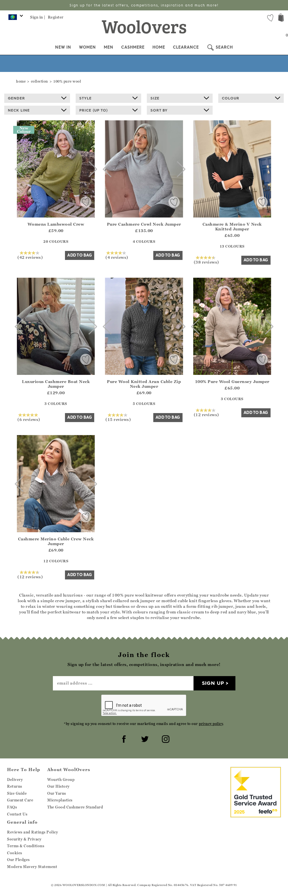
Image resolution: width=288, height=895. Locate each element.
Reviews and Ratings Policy (32, 832)
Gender (16, 98)
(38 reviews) (206, 262)
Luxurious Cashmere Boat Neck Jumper (56, 384)
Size (154, 98)
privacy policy (211, 724)
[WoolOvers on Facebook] (123, 738)
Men (108, 47)
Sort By (159, 110)
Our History (58, 786)
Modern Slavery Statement (32, 866)
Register (56, 17)
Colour (230, 98)
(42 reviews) (30, 257)
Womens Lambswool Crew (56, 224)
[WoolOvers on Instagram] (165, 738)
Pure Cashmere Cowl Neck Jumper (144, 224)
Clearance (186, 47)
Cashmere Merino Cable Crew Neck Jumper (56, 541)
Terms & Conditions (25, 846)
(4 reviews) (116, 257)
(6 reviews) (28, 419)
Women (87, 47)
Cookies (14, 853)
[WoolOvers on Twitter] (144, 738)
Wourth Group (61, 779)
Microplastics (60, 800)
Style (85, 98)
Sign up (213, 682)
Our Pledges (18, 859)
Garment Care (20, 800)
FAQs (12, 807)
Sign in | (38, 17)
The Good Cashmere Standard (75, 807)
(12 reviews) (206, 414)
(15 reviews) (118, 419)
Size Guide (17, 793)
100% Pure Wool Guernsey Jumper (232, 381)
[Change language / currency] (14, 18)
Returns (14, 786)
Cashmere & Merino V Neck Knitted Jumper (232, 226)
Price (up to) (93, 110)
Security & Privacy (24, 839)
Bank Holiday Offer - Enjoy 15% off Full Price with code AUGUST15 (144, 5)
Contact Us (17, 814)
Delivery (15, 779)
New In (63, 47)
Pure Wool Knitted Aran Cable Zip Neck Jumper (144, 384)
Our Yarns (56, 793)
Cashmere (133, 47)
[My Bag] (281, 18)
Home (158, 47)
